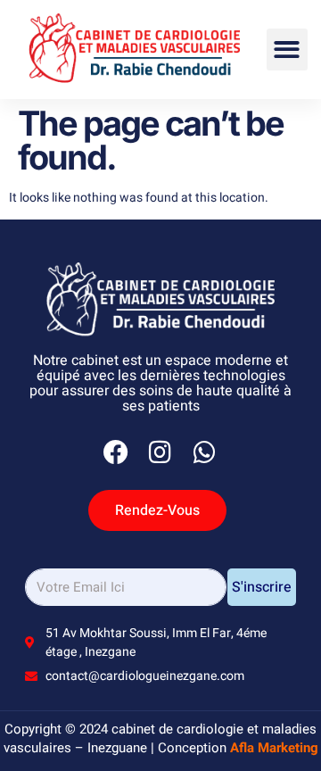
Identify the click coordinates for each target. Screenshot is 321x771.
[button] (288, 49)
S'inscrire (262, 587)
